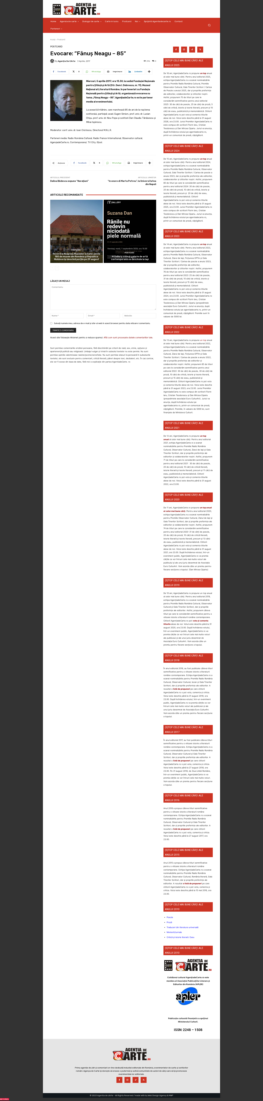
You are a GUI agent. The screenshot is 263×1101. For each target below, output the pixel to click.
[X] (200, 50)
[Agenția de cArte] (52, 61)
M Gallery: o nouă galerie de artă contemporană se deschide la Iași (130, 258)
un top (203, 73)
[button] (209, 25)
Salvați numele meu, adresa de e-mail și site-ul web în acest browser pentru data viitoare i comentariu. (102, 323)
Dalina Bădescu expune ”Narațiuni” (69, 181)
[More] (149, 72)
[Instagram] (184, 50)
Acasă (52, 39)
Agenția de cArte (66, 61)
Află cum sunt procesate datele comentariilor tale (128, 337)
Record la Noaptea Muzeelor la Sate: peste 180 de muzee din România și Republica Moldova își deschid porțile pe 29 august (76, 256)
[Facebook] (176, 50)
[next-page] (57, 268)
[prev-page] (52, 268)
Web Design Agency (157, 1095)
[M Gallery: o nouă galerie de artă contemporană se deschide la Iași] (130, 231)
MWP (171, 1095)
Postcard (61, 39)
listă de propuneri (181, 689)
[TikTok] (192, 50)
